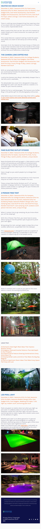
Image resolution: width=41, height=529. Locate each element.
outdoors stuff (34, 206)
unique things (22, 208)
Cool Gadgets (21, 59)
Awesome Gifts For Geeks (9, 155)
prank (14, 157)
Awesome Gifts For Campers (23, 195)
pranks (18, 157)
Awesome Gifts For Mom (9, 10)
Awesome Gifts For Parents (27, 10)
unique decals (33, 157)
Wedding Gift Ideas (26, 401)
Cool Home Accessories (18, 12)
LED (35, 401)
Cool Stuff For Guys (31, 203)
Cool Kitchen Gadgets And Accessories (23, 61)
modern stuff (11, 403)
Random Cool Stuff (7, 65)
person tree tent (6, 208)
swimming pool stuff (24, 403)
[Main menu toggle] (38, 2)
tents (14, 208)
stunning (34, 521)
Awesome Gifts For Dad (9, 59)
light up (3, 403)
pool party (24, 425)
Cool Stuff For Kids (25, 155)
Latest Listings (13, 16)
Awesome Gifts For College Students (26, 57)
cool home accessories (26, 16)
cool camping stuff (21, 206)
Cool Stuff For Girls (25, 14)
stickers (24, 157)
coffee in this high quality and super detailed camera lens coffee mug (20, 97)
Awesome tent (9, 231)
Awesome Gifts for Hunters (13, 199)
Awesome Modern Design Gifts (23, 201)
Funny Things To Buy (18, 63)
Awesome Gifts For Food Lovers (24, 8)
